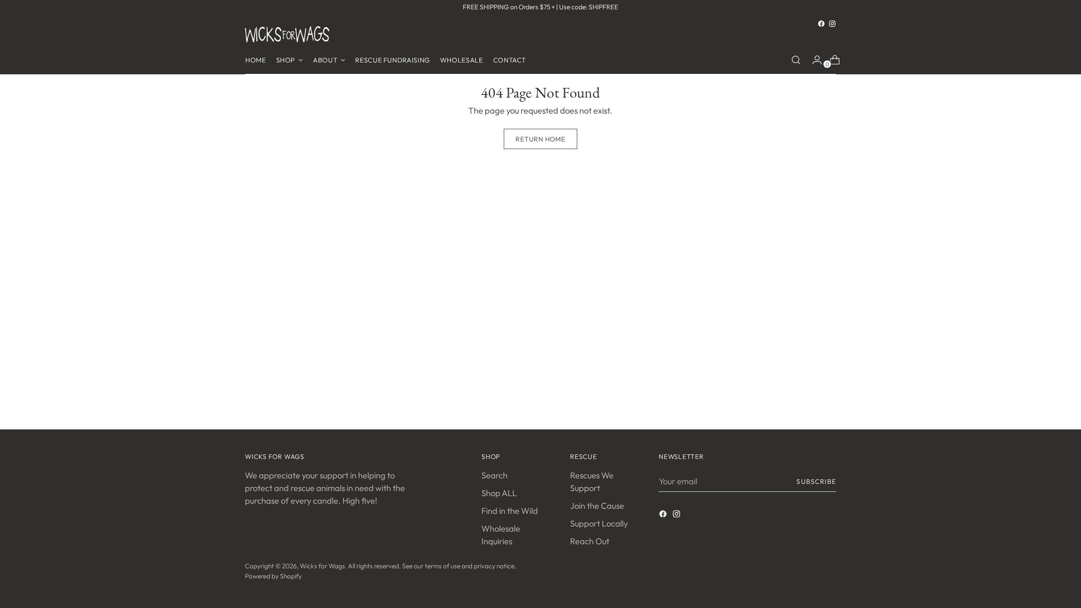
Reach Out (589, 541)
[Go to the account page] (813, 60)
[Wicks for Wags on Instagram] (832, 23)
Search (494, 475)
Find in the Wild (509, 510)
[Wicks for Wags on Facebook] (821, 23)
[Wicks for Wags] (287, 34)
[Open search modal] (796, 60)
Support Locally (599, 523)
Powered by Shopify (273, 576)
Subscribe (816, 481)
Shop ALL (499, 493)
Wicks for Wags (322, 566)
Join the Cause (597, 505)
